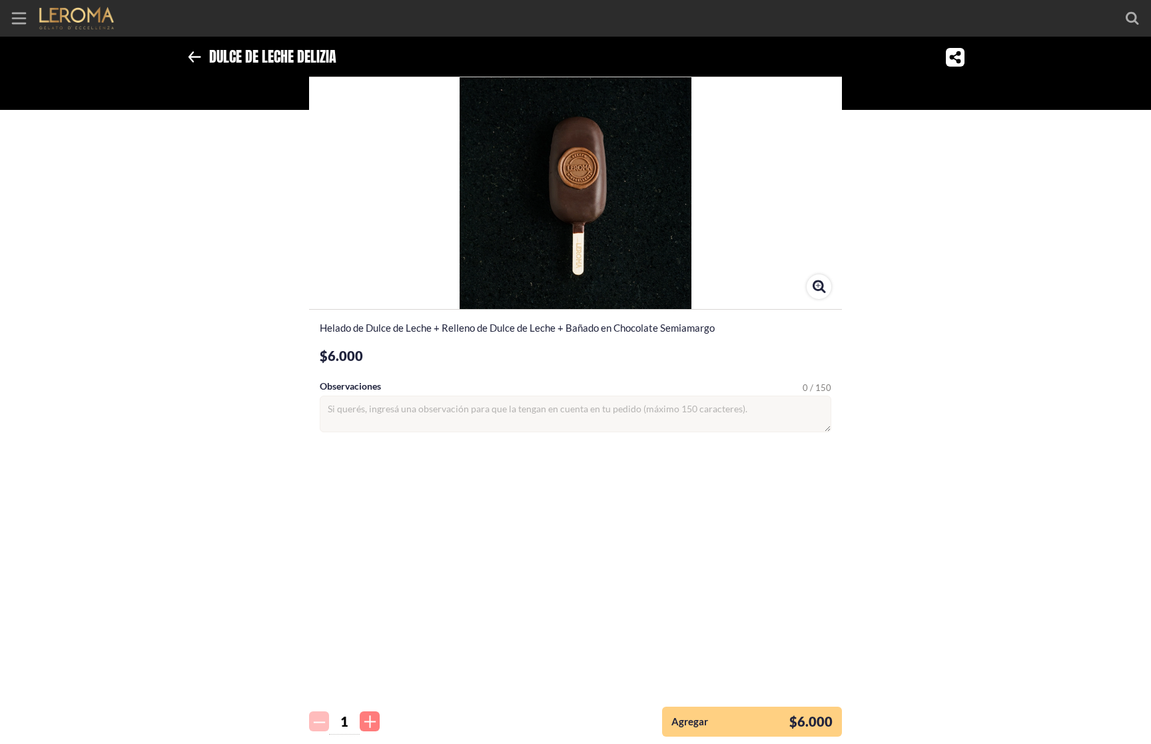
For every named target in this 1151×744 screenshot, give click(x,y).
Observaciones (350, 386)
